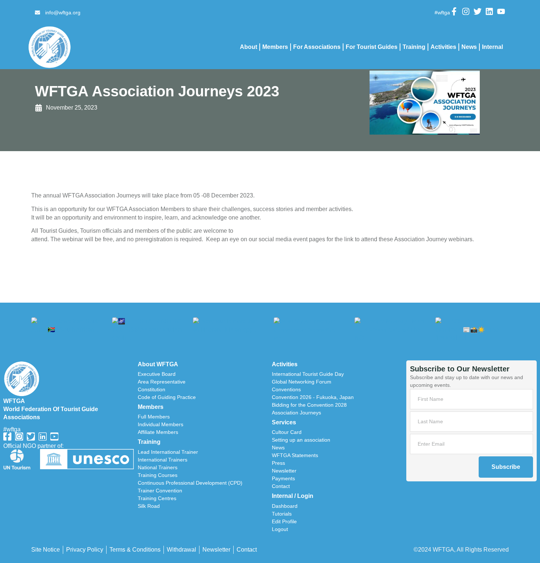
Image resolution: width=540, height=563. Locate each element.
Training (414, 47)
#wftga (12, 429)
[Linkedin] (489, 11)
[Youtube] (501, 11)
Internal (492, 47)
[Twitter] (478, 11)
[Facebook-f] (454, 11)
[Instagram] (466, 11)
